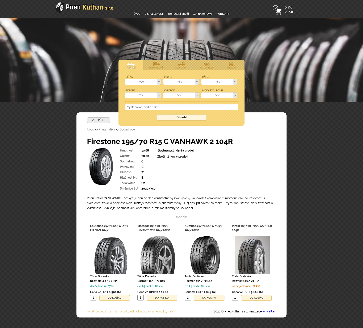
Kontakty (223, 14)
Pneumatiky (107, 129)
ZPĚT (97, 120)
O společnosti (154, 14)
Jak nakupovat (203, 14)
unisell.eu (269, 311)
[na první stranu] (86, 7)
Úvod (137, 14)
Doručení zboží (178, 14)
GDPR (172, 311)
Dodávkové (127, 129)
